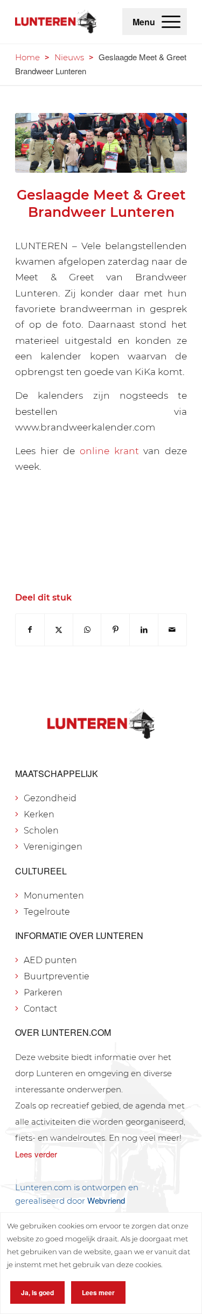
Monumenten (54, 896)
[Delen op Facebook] (30, 630)
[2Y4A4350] (101, 143)
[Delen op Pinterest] (115, 630)
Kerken (39, 814)
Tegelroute (47, 912)
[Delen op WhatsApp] (87, 630)
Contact (40, 1009)
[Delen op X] (59, 630)
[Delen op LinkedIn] (144, 630)
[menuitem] (171, 21)
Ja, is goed (37, 1292)
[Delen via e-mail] (172, 630)
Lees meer (98, 1292)
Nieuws (69, 57)
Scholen (41, 830)
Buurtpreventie (56, 976)
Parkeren (43, 992)
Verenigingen (53, 847)
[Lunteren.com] (55, 21)
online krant (109, 450)
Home (27, 57)
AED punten (50, 960)
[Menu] (171, 21)
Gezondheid (50, 798)
